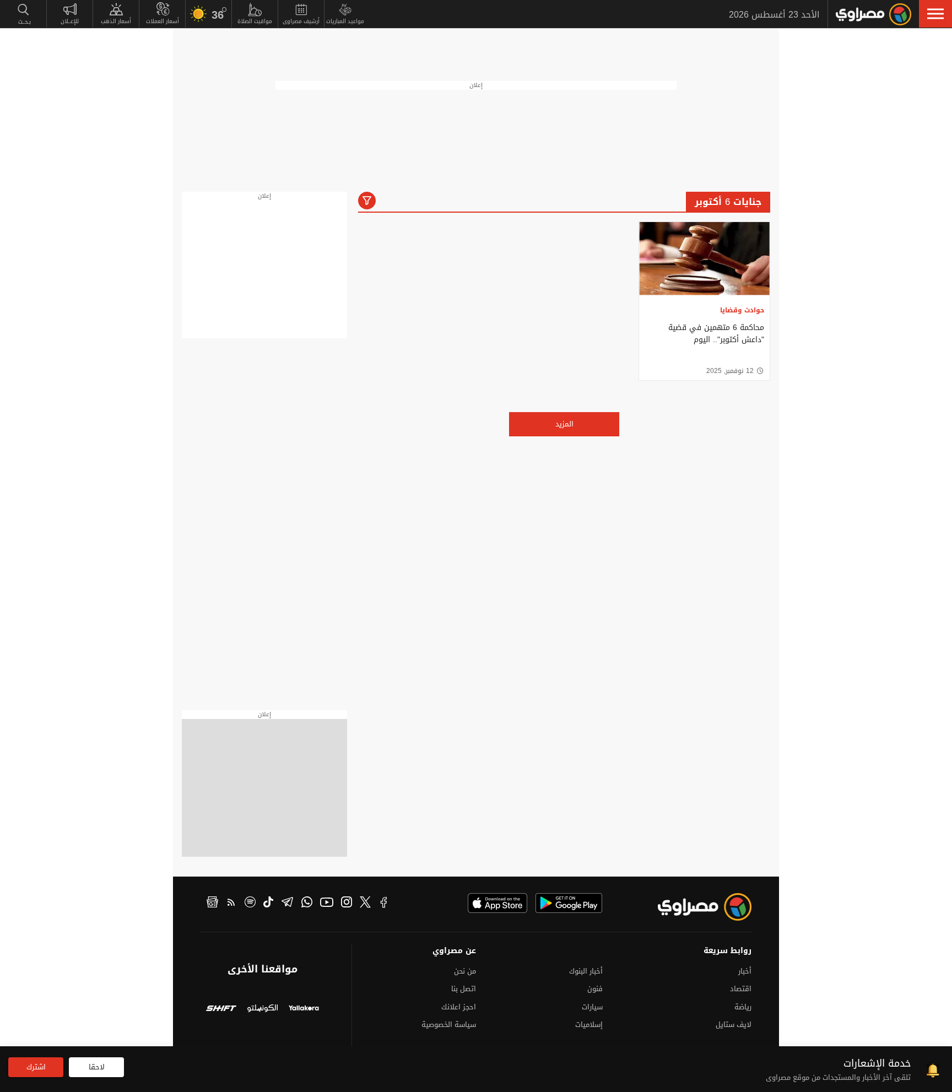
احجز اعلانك (458, 1007)
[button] (935, 14)
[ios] (497, 903)
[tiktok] (268, 903)
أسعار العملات (162, 21)
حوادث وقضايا (742, 310)
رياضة (742, 1007)
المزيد (564, 424)
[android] (569, 903)
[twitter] (365, 903)
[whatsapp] (306, 903)
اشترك (36, 1067)
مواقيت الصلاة (254, 21)
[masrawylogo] (694, 907)
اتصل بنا (463, 989)
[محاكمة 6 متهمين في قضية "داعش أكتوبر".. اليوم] (704, 258)
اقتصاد (740, 989)
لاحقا (97, 1067)
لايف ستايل (733, 1024)
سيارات (592, 1007)
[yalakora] (303, 1010)
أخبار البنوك (586, 971)
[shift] (221, 1010)
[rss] (231, 903)
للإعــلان (70, 21)
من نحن (465, 971)
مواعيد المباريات (345, 21)
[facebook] (384, 903)
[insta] (346, 903)
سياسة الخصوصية (448, 1024)
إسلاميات (589, 1024)
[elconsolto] (262, 1010)
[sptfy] (250, 903)
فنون (595, 989)
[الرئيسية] (873, 14)
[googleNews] (212, 903)
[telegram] (287, 903)
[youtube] (326, 903)
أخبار (744, 971)
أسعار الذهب (116, 21)
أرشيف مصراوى (301, 21)
